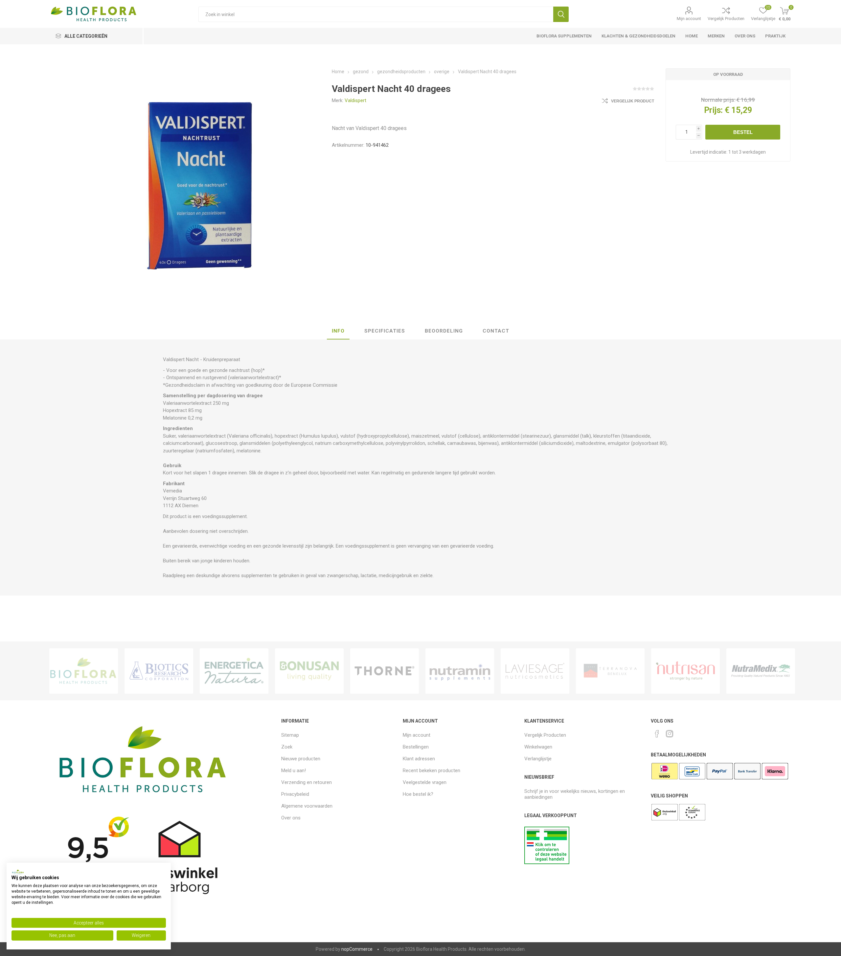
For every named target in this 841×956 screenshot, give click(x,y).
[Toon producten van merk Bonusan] (309, 671)
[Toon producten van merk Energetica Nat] (234, 671)
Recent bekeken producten (431, 770)
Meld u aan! (293, 770)
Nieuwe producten (300, 759)
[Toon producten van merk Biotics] (159, 671)
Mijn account (689, 18)
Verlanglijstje (538, 759)
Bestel (743, 132)
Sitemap (290, 735)
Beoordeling (444, 331)
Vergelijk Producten (726, 18)
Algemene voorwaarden (306, 806)
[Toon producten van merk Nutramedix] (760, 671)
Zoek (561, 14)
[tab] (338, 331)
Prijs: (713, 110)
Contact (496, 331)
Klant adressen (419, 759)
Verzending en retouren (306, 782)
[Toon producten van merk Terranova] (610, 671)
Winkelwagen (538, 747)
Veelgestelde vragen (424, 782)
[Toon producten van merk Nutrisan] (685, 671)
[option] (83, 671)
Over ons (291, 818)
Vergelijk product (632, 101)
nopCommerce (357, 949)
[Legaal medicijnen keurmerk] (546, 862)
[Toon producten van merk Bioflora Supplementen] (83, 671)
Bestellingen (416, 747)
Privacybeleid (295, 794)
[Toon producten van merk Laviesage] (535, 671)
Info (338, 331)
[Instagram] (669, 733)
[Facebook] (657, 733)
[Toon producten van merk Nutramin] (459, 671)
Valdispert (355, 100)
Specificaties (384, 331)
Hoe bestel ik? (418, 794)
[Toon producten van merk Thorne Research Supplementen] (384, 671)
